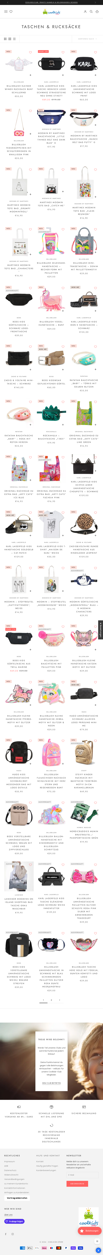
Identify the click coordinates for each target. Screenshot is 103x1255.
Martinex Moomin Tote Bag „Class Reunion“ (84, 211)
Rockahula (51, 432)
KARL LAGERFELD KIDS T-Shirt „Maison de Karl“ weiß (51, 549)
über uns (8, 1214)
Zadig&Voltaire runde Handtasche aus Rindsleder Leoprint (84, 549)
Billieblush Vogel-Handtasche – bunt (51, 323)
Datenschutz (10, 1170)
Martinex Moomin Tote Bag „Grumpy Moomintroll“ (19, 208)
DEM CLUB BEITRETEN (51, 1083)
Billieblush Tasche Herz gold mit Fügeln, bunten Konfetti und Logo (84, 972)
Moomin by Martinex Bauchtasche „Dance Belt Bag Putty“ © (84, 139)
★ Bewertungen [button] (100, 630)
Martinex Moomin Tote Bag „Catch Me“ (51, 204)
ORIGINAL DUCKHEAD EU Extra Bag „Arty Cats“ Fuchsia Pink (51, 494)
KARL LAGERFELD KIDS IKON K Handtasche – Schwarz (84, 325)
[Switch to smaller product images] (10, 39)
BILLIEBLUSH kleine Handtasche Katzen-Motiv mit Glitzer (84, 663)
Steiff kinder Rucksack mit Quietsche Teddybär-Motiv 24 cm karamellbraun (84, 781)
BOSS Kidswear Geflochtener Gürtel (51, 382)
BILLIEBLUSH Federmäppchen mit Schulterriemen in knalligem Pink (19, 149)
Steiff (84, 771)
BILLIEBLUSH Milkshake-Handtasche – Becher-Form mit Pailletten (51, 268)
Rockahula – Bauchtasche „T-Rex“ (51, 437)
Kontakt (40, 1161)
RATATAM (84, 376)
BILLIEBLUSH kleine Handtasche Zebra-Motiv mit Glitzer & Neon (51, 721)
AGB (6, 1166)
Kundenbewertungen (46, 1170)
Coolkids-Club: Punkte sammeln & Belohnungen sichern (51, 2)
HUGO (84, 712)
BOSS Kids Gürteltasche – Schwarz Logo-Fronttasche (19, 326)
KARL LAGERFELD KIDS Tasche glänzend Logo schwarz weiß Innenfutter (51, 903)
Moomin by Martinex (51, 129)
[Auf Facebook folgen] (5, 1234)
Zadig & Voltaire (19, 377)
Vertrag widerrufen (17, 1198)
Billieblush (19, 82)
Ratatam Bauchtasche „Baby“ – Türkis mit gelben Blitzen (84, 383)
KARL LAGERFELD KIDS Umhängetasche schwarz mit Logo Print (84, 91)
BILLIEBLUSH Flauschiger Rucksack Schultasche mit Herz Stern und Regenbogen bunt (51, 781)
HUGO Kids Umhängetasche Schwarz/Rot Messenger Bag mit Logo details (18, 781)
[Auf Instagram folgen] (12, 1234)
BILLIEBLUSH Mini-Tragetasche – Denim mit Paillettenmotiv (84, 266)
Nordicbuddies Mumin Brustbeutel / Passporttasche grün (84, 834)
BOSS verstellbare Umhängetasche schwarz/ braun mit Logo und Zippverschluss (19, 843)
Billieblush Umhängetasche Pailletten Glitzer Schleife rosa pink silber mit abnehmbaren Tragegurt (84, 908)
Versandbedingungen (14, 1179)
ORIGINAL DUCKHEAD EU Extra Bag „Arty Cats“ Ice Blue (19, 494)
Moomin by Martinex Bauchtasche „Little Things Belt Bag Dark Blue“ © (51, 138)
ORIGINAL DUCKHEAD (84, 432)
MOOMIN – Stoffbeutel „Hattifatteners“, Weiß (19, 605)
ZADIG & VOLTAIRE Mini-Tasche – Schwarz (19, 382)
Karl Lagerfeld (51, 82)
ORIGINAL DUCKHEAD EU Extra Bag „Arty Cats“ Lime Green (84, 439)
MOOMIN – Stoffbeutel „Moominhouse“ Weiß (51, 603)
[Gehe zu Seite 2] (60, 1000)
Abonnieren (77, 1183)
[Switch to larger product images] (5, 39)
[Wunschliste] (11, 11)
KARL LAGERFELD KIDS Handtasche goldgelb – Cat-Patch (19, 549)
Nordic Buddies (84, 828)
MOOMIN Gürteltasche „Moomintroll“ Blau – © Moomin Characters (84, 606)
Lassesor (19, 895)
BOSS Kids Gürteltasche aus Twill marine (18, 663)
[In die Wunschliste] (30, 52)
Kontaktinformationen (14, 1188)
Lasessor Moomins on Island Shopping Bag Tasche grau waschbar (19, 904)
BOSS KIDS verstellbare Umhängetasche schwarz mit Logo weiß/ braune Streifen (19, 975)
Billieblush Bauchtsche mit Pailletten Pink (51, 663)
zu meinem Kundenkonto (16, 1183)
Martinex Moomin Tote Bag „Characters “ (19, 268)
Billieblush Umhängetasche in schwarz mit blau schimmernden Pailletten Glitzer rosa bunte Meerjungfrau (51, 977)
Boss (19, 318)
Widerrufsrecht (11, 1174)
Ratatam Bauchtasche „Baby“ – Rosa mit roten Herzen (19, 439)
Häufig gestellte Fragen (47, 1166)
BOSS (19, 657)
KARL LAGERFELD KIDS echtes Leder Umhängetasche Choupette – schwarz (84, 486)
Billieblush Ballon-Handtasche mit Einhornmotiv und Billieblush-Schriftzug (51, 843)
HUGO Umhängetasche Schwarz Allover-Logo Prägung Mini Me (84, 721)
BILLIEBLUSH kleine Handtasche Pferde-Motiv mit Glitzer (19, 719)
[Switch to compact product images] (14, 39)
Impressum (9, 1161)
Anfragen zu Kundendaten (16, 1192)
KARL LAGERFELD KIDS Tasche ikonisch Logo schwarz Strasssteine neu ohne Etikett (51, 91)
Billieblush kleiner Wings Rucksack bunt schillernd (19, 89)
